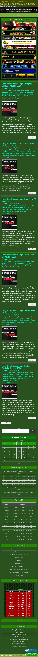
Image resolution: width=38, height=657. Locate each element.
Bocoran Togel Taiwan (20, 318)
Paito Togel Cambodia (21, 376)
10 (4, 451)
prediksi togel (19, 563)
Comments (7, 100)
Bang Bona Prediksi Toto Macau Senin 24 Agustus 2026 (18, 144)
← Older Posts (6, 422)
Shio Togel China (11, 211)
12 (14, 451)
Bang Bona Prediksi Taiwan (22, 317)
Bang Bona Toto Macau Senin (10, 151)
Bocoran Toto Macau (25, 151)
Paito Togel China (7, 209)
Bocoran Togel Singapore (26, 92)
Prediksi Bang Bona (25, 153)
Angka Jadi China (9, 205)
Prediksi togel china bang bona (19, 572)
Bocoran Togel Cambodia (27, 374)
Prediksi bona (19, 575)
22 (29, 454)
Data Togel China (28, 207)
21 (24, 454)
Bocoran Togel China (17, 207)
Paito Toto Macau (14, 153)
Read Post (32, 137)
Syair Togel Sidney (15, 267)
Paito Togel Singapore (21, 94)
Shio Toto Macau (19, 155)
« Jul (18, 463)
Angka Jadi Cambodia (10, 372)
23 (33, 454)
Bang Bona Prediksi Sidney (22, 261)
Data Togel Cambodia (8, 376)
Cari (19, 428)
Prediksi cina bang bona (19, 566)
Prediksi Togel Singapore (16, 96)
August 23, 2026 (14, 88)
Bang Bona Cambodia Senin (25, 372)
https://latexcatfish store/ (19, 552)
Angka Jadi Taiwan (9, 317)
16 (33, 451)
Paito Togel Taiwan (12, 320)
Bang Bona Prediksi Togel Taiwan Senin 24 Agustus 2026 (18, 311)
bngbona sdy (19, 557)
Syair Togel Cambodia (14, 380)
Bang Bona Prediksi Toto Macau (24, 150)
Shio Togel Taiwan (15, 322)
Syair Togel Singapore (14, 98)
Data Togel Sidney (19, 263)
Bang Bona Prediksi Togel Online (12, 1)
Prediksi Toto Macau (8, 155)
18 (9, 454)
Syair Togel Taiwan (26, 322)
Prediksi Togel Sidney (25, 265)
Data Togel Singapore (8, 94)
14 (24, 451)
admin (5, 88)
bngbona (19, 560)
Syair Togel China (21, 211)
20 (19, 454)
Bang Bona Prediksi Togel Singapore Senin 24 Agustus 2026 (17, 85)
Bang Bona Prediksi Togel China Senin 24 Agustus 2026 (19, 200)
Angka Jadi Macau (9, 150)
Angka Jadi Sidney (9, 261)
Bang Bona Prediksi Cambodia (10, 374)
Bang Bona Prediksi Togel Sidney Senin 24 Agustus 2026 (18, 256)
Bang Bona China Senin (21, 205)
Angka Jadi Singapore (10, 90)
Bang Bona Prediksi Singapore (25, 90)
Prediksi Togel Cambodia (16, 378)
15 (29, 451)
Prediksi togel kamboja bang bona (19, 554)
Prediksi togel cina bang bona (19, 549)
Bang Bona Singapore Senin (10, 92)
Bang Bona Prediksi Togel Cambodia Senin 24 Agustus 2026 (17, 367)
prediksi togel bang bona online (19, 569)
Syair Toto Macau (30, 155)
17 (4, 454)
